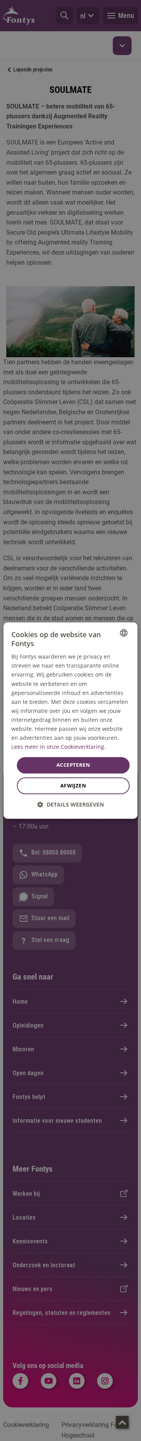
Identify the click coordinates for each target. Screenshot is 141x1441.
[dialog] (70, 720)
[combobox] (124, 633)
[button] (70, 804)
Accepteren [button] (73, 765)
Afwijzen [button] (73, 785)
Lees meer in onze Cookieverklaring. (58, 747)
